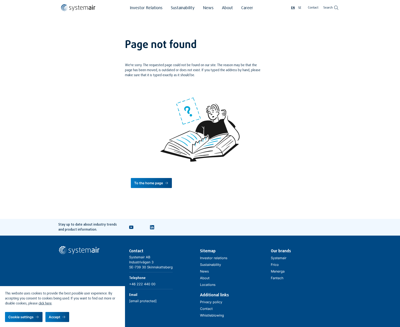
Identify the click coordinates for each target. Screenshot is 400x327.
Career (247, 8)
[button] (23, 317)
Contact (313, 7)
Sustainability (183, 8)
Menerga (278, 271)
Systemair (278, 258)
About (227, 8)
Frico (275, 265)
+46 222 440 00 (142, 284)
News (208, 8)
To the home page (148, 183)
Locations (207, 285)
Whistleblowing (212, 315)
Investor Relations (146, 8)
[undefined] (77, 10)
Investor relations (213, 258)
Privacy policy (211, 302)
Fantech (277, 278)
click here (45, 303)
